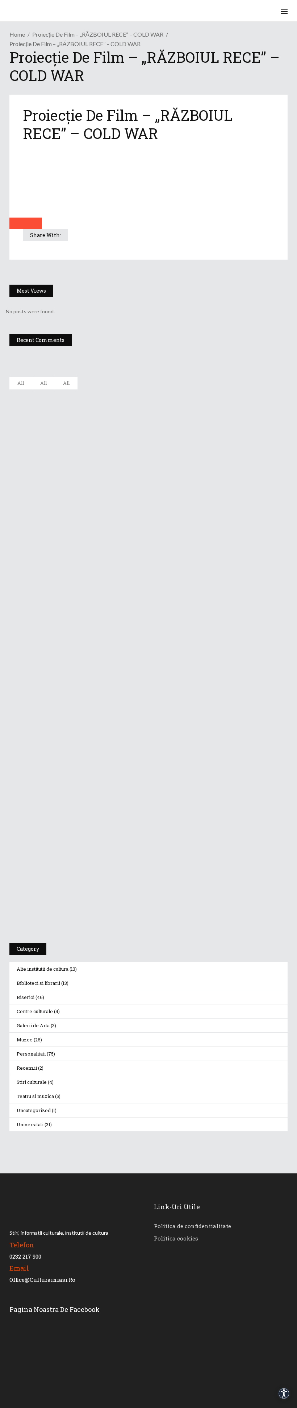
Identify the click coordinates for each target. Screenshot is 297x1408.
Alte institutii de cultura (42, 969)
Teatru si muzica (35, 1096)
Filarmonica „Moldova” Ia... (96, 395)
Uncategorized (34, 1110)
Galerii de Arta (33, 1025)
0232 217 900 (25, 1256)
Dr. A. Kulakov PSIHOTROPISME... (104, 503)
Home (17, 34)
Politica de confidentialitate (192, 1226)
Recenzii (27, 1068)
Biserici (25, 997)
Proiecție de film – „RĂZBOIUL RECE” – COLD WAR (97, 34)
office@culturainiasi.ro (42, 1279)
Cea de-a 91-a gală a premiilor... (103, 539)
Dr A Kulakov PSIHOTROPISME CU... (108, 467)
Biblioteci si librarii (38, 983)
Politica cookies (176, 1238)
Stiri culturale (32, 1082)
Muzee (25, 1039)
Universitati (30, 1124)
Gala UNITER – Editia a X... (96, 431)
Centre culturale (35, 1011)
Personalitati (31, 1053)
